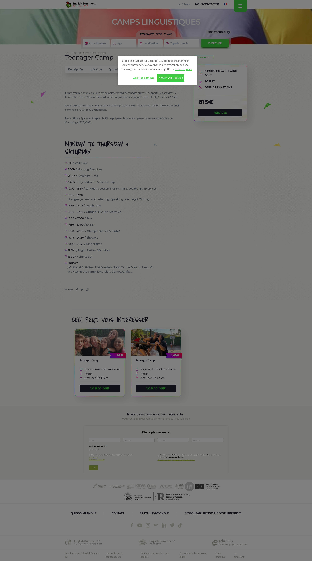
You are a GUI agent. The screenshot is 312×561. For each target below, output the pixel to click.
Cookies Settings (144, 77)
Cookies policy (183, 69)
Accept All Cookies (171, 77)
